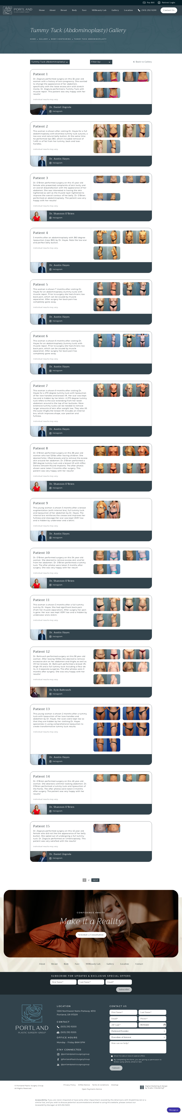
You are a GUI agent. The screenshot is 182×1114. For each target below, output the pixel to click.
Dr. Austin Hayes (59, 159)
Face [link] (84, 10)
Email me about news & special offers (129, 1056)
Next (95, 880)
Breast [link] (64, 10)
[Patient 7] (106, 390)
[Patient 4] (106, 237)
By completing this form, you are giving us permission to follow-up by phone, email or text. (138, 1061)
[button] (58, 1054)
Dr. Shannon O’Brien (61, 214)
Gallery (43, 39)
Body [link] (74, 10)
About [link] (52, 10)
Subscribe (124, 989)
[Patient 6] (106, 340)
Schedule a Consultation (91, 935)
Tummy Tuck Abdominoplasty (90, 39)
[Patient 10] (106, 556)
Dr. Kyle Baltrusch (60, 690)
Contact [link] (139, 964)
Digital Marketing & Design (156, 1087)
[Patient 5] (106, 289)
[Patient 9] (106, 509)
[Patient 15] (106, 828)
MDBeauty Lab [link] (99, 10)
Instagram (58, 111)
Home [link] (42, 10)
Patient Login (168, 2)
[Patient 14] (106, 778)
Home (33, 39)
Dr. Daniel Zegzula (60, 107)
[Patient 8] (106, 451)
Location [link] (128, 10)
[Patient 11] (106, 604)
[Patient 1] (106, 77)
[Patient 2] (106, 130)
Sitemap (114, 1085)
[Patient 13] (106, 713)
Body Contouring (61, 39)
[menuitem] (42, 10)
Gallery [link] (115, 10)
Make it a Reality (91, 919)
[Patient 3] (106, 179)
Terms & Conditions (100, 1085)
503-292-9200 (64, 1105)
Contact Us (168, 10)
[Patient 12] (106, 654)
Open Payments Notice (92, 1089)
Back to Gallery (143, 62)
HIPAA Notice (84, 1085)
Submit (116, 1068)
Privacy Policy (70, 1085)
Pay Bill (150, 2)
